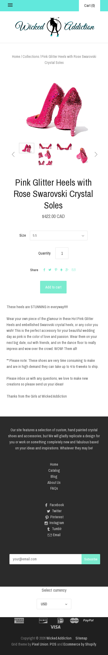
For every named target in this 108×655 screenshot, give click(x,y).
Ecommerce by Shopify (79, 644)
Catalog (54, 470)
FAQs (54, 488)
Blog (54, 476)
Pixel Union (40, 644)
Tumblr (57, 528)
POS (53, 644)
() (89, 5)
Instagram (57, 522)
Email (57, 534)
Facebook (57, 504)
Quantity (44, 253)
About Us (54, 482)
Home (16, 56)
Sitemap (81, 638)
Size (22, 235)
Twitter (57, 511)
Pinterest (56, 517)
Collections (31, 56)
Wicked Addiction (59, 638)
